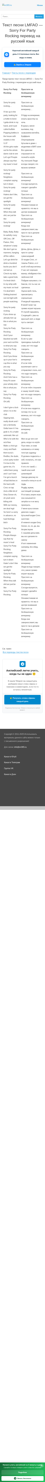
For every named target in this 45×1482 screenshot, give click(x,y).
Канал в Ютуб (10, 757)
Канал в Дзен (10, 774)
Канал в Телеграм (12, 762)
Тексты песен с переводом (24, 73)
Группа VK (8, 768)
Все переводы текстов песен (16, 652)
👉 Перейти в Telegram (22, 64)
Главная (6, 73)
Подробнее (22, 1472)
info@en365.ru (20, 747)
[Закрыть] (42, 1466)
